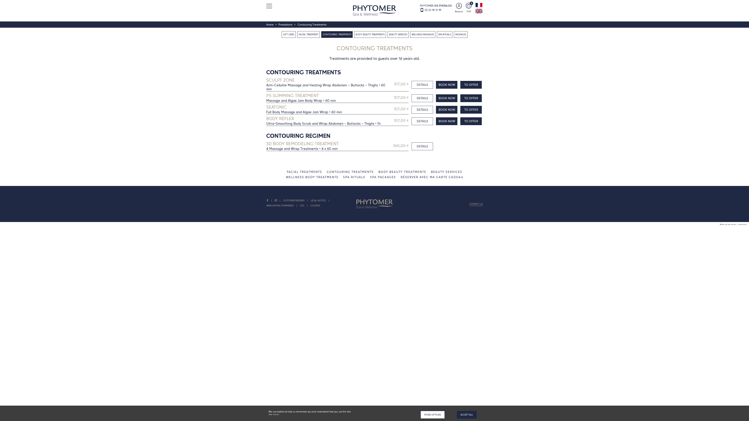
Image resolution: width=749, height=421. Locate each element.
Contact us (476, 204)
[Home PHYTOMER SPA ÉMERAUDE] (374, 10)
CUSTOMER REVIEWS (293, 200)
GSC (302, 205)
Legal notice (318, 200)
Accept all (467, 414)
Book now (446, 85)
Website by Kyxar (728, 224)
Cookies (315, 205)
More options (432, 414)
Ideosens (742, 224)
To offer (471, 85)
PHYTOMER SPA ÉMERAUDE (436, 5)
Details (422, 85)
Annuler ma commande (280, 205)
